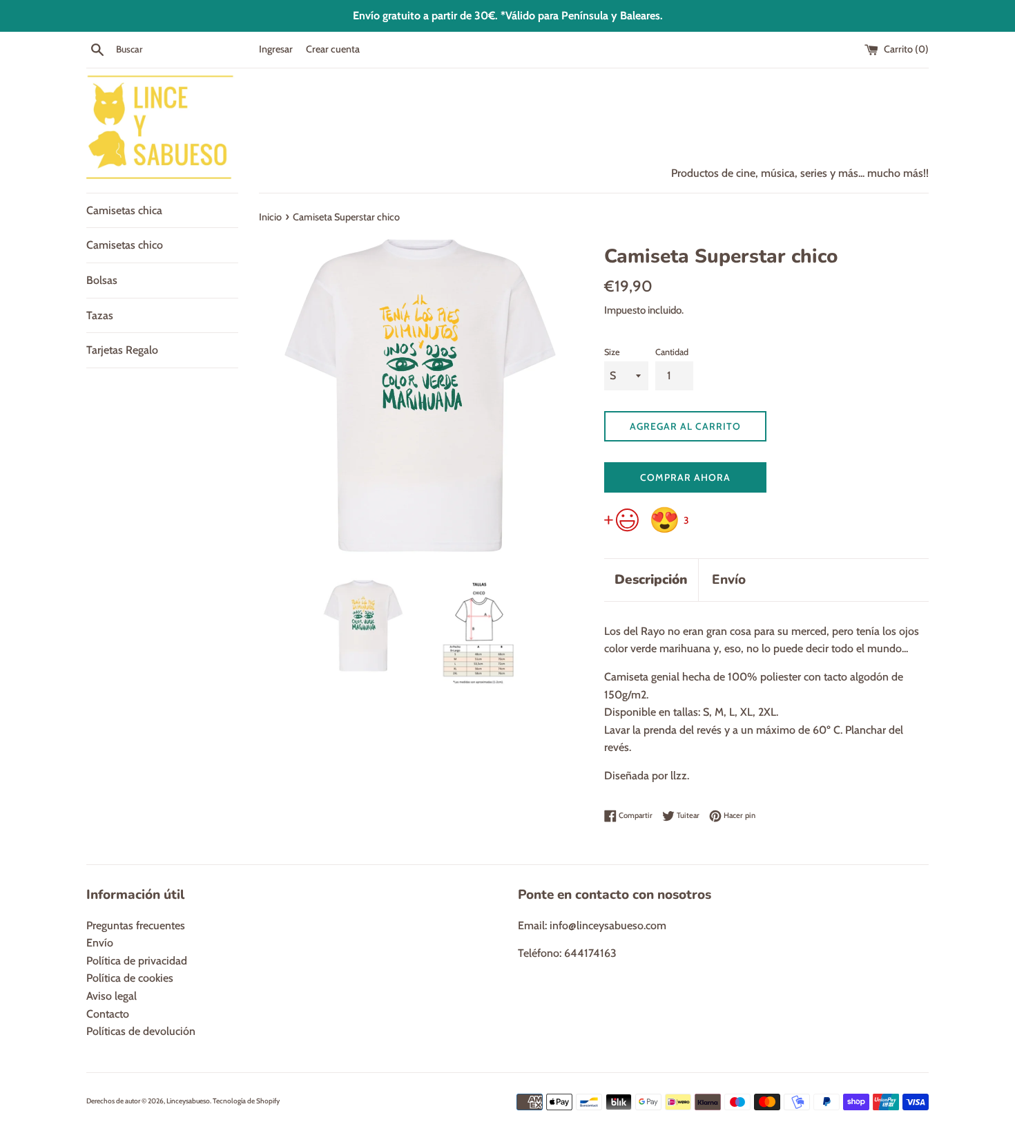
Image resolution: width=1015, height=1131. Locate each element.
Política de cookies (129, 978)
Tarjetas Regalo (122, 350)
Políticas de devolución (140, 1031)
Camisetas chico (124, 244)
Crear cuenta (333, 49)
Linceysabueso (188, 1100)
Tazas (99, 315)
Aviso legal (111, 995)
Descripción (651, 580)
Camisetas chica (124, 210)
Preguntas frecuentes (135, 925)
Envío (729, 580)
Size (612, 352)
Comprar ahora (685, 477)
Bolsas (101, 280)
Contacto (107, 1013)
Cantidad (671, 352)
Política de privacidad (136, 960)
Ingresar (276, 49)
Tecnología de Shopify (246, 1100)
